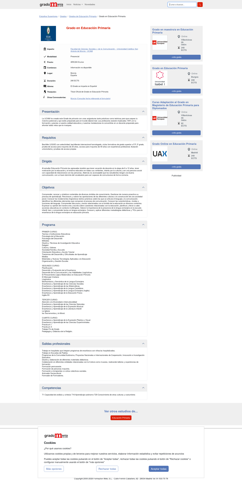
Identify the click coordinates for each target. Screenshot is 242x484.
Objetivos (48, 187)
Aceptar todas (159, 469)
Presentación (50, 111)
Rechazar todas (107, 469)
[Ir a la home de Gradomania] (51, 4)
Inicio (69, 4)
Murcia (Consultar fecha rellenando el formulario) (91, 98)
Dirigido (47, 161)
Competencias (51, 387)
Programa (48, 224)
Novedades (90, 4)
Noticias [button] (77, 4)
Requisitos (49, 137)
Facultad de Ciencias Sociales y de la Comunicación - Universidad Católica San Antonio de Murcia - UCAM (104, 49)
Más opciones (54, 469)
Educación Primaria (121, 417)
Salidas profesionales (56, 343)
